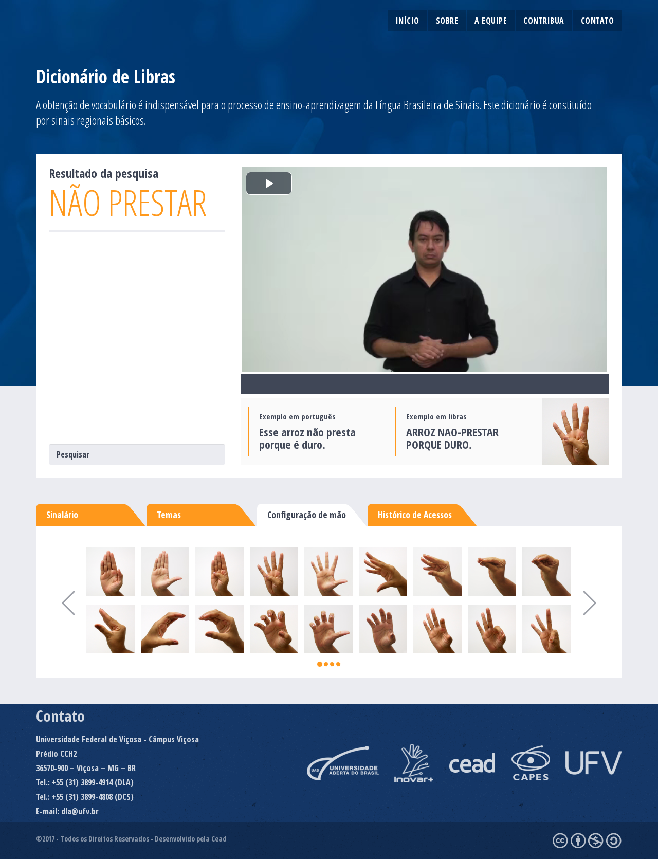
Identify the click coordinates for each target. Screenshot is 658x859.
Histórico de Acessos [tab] (415, 514)
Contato (597, 20)
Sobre (447, 20)
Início (407, 20)
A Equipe (490, 20)
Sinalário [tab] (62, 514)
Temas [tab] (169, 514)
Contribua (543, 20)
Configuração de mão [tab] (306, 514)
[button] (59, 602)
